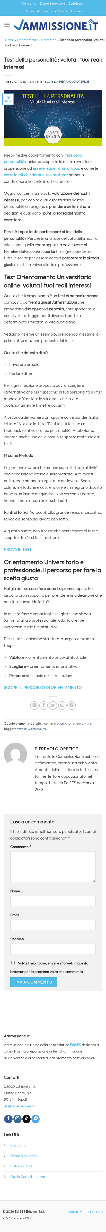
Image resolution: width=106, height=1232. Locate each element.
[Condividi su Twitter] (53, 705)
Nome (15, 891)
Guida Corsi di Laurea (27, 1177)
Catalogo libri (21, 1166)
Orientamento (27, 40)
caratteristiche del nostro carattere (36, 175)
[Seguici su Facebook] (8, 1119)
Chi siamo (29, 3)
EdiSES (75, 1045)
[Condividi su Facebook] (43, 705)
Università (49, 40)
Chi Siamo (18, 1145)
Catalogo (75, 3)
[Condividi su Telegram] (71, 705)
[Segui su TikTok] (26, 1119)
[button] (7, 24)
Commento (20, 847)
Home (9, 40)
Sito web (17, 939)
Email (14, 915)
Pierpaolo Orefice (74, 81)
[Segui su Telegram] (35, 1119)
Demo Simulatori (52, 3)
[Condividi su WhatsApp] (34, 705)
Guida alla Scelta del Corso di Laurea (54, 11)
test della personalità (31, 729)
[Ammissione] (56, 24)
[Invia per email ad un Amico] (62, 705)
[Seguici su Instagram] (17, 1119)
